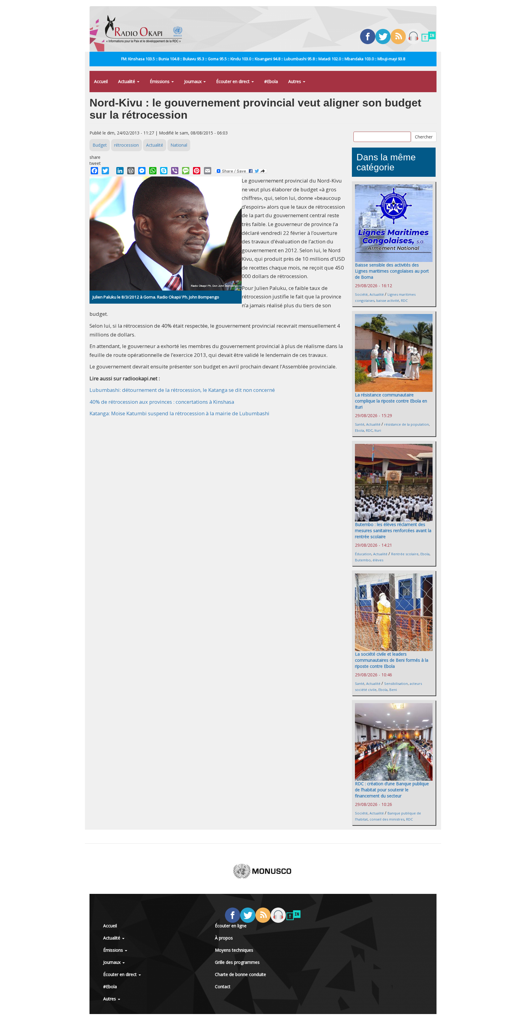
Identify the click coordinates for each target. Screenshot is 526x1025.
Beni (393, 689)
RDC (404, 300)
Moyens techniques (234, 950)
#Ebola (271, 81)
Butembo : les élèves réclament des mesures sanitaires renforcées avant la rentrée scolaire (393, 530)
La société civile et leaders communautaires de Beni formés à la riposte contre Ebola (391, 660)
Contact (222, 986)
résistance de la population (406, 424)
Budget (100, 145)
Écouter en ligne (231, 926)
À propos (224, 938)
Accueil (101, 81)
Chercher (424, 136)
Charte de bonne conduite (240, 974)
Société (361, 294)
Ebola (359, 430)
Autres (295, 81)
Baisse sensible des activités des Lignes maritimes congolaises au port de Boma (392, 271)
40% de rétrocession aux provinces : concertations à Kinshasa (161, 401)
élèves (378, 560)
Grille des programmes (237, 962)
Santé (359, 424)
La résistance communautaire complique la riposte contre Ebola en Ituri (391, 401)
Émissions (160, 81)
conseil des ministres (387, 819)
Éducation (363, 554)
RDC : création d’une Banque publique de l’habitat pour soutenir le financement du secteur (392, 790)
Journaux (193, 81)
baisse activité (387, 300)
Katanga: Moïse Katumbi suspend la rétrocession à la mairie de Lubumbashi (179, 413)
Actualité (127, 81)
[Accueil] (146, 29)
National (178, 145)
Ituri (377, 430)
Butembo (363, 560)
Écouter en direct (233, 81)
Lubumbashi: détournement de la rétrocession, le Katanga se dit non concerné (182, 389)
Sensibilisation (396, 683)
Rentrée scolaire (405, 554)
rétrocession (126, 145)
